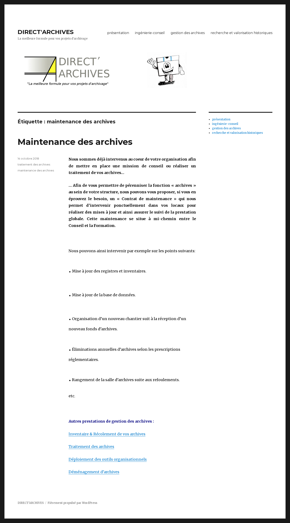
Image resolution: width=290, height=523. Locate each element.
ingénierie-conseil (150, 33)
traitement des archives (34, 164)
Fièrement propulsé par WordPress (72, 503)
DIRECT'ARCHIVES (46, 32)
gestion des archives (188, 33)
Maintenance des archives (75, 142)
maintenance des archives (36, 170)
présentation (118, 33)
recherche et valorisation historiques (241, 33)
